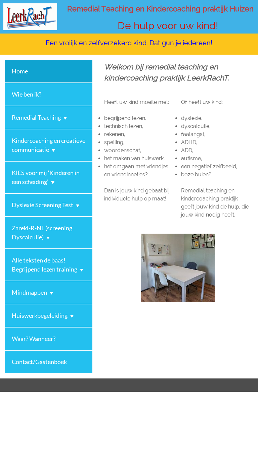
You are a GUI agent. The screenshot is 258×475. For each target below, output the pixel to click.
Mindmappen (29, 292)
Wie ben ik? (26, 94)
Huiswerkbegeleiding (40, 315)
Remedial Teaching (36, 117)
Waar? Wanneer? (33, 338)
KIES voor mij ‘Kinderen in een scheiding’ (46, 177)
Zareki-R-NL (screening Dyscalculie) (42, 232)
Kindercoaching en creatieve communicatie (48, 145)
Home (20, 71)
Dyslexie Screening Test (42, 205)
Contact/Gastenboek (39, 361)
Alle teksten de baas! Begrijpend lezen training (44, 264)
